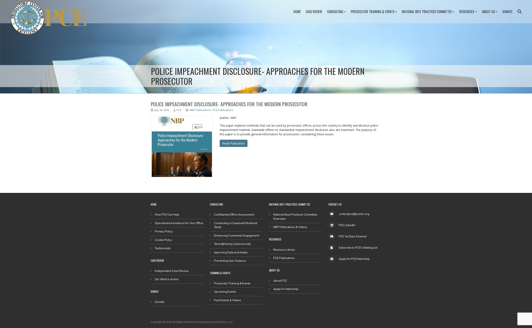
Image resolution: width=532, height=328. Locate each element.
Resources (466, 11)
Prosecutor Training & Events (372, 11)
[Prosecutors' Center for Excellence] (51, 19)
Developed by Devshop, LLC (215, 321)
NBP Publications (200, 110)
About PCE (280, 280)
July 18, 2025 (161, 110)
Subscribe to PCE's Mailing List (358, 247)
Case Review (314, 11)
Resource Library (284, 249)
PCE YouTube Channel (353, 236)
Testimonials (163, 248)
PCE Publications (223, 110)
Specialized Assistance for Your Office (179, 223)
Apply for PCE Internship (354, 258)
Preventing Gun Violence (230, 260)
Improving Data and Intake (231, 252)
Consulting (335, 11)
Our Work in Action (167, 279)
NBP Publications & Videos (290, 227)
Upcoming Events (225, 291)
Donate (507, 11)
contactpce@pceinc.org (354, 214)
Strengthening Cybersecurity (232, 243)
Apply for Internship (285, 289)
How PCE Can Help (167, 214)
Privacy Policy (164, 231)
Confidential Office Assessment (234, 214)
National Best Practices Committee (427, 11)
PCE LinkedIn (347, 225)
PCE (179, 110)
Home (297, 11)
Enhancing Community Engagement (236, 235)
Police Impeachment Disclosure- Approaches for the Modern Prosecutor (229, 104)
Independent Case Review (172, 271)
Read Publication (233, 143)
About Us (488, 11)
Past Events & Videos (227, 300)
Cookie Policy (163, 240)
